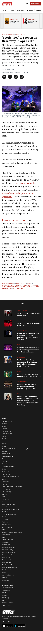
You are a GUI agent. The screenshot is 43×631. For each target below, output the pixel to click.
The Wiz (4, 572)
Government (22, 381)
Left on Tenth (6, 499)
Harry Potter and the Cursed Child (12, 486)
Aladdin (4, 451)
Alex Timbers (18, 288)
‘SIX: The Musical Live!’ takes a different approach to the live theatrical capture (28, 350)
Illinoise (4, 494)
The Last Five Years (8, 555)
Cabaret (4, 459)
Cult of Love (6, 464)
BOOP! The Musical (8, 454)
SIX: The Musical (7, 527)
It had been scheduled (23, 183)
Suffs (3, 537)
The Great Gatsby (7, 550)
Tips (3, 600)
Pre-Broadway (6, 431)
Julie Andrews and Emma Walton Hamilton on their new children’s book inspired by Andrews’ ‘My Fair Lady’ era (27, 400)
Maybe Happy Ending (8, 504)
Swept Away (6, 542)
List (18, 320)
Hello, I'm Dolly (6, 492)
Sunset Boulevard (7, 539)
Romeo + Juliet (6, 524)
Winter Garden (13, 287)
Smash (4, 529)
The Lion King (6, 557)
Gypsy (4, 479)
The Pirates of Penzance (9, 565)
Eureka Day (5, 471)
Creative (4, 426)
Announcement (8, 34)
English (4, 469)
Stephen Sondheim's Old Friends (12, 532)
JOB (3, 497)
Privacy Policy (6, 605)
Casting (4, 428)
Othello (4, 517)
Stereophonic (6, 534)
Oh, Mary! (5, 512)
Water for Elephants (8, 575)
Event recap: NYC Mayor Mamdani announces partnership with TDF (27, 386)
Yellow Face (5, 580)
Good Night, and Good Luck (10, 476)
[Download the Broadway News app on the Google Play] (19, 626)
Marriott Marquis (22, 285)
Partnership (22, 330)
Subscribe (35, 4)
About (4, 592)
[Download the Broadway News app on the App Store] (7, 626)
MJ (3, 502)
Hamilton (5, 484)
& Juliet (4, 446)
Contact (4, 595)
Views (11, 10)
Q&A (18, 394)
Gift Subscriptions (7, 587)
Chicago (4, 461)
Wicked (4, 577)
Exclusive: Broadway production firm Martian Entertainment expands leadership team (27, 363)
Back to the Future (7, 456)
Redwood (5, 522)
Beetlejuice (20, 34)
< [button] (1, 21)
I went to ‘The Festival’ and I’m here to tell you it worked (28, 375)
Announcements (7, 421)
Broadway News (8, 69)
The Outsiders (6, 562)
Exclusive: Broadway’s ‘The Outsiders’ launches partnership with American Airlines (28, 336)
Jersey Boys (22, 310)
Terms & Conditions (8, 603)
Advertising (5, 598)
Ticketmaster (7, 285)
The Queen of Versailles (9, 567)
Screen (4, 436)
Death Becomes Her (8, 466)
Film (18, 345)
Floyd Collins (6, 474)
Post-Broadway (7, 433)
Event (19, 371)
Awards (4, 439)
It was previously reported (14, 220)
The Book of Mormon (8, 547)
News (4, 10)
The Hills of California (8, 552)
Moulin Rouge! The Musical (10, 509)
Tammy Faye (6, 545)
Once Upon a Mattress (9, 514)
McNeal (4, 507)
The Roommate (7, 570)
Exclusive (21, 357)
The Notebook (6, 560)
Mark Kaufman (26, 287)
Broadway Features (25, 10)
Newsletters (6, 590)
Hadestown (5, 481)
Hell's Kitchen (6, 489)
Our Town (5, 519)
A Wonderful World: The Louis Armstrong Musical (17, 449)
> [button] (41, 21)
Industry (4, 423)
